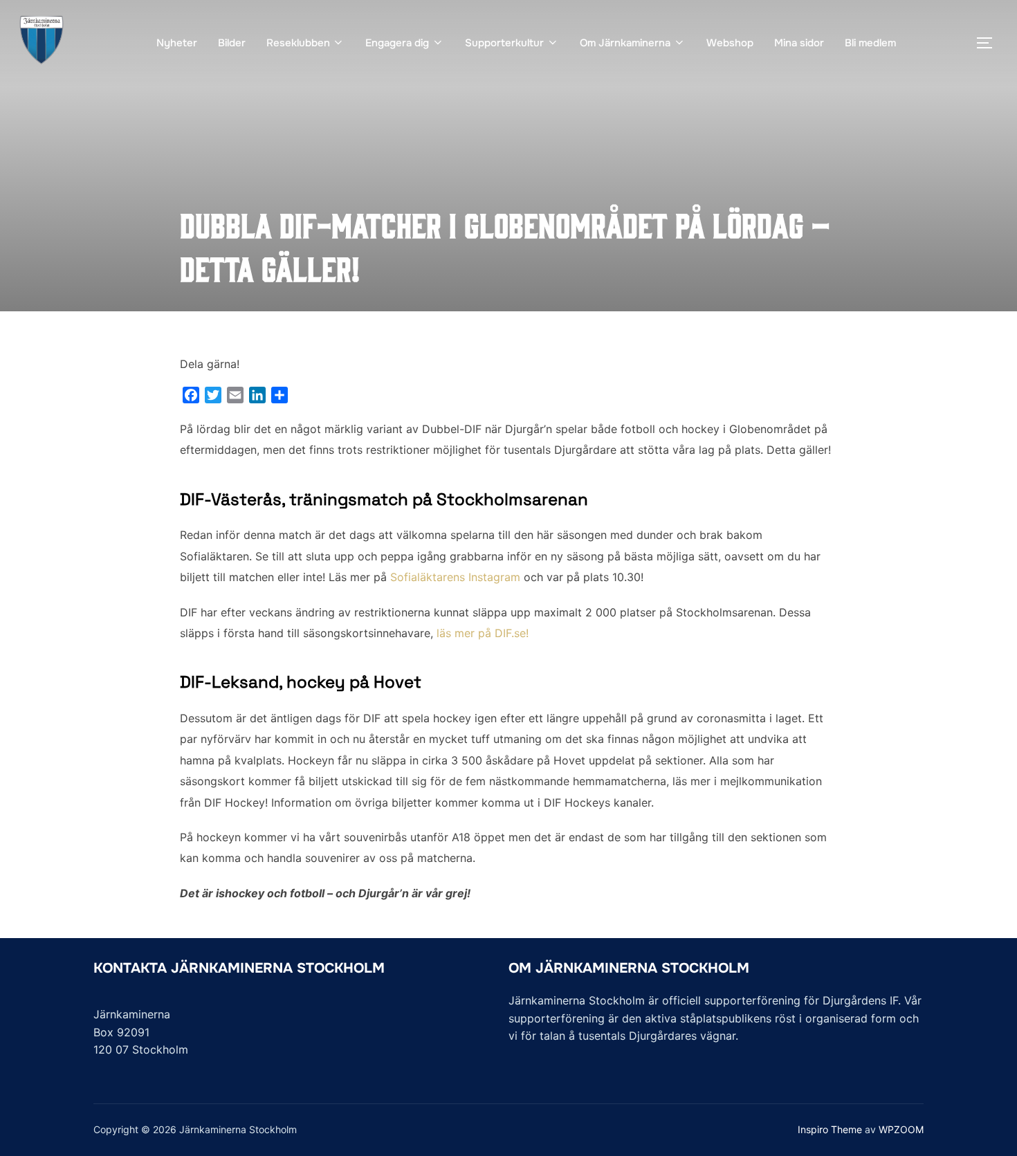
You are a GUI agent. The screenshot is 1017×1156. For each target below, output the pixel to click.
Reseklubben (298, 43)
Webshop (729, 43)
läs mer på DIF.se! (483, 633)
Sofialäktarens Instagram (455, 577)
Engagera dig (397, 43)
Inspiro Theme (830, 1129)
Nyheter (176, 43)
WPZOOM (901, 1129)
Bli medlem (870, 43)
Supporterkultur (504, 43)
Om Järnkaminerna (625, 43)
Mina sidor (799, 43)
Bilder (232, 43)
